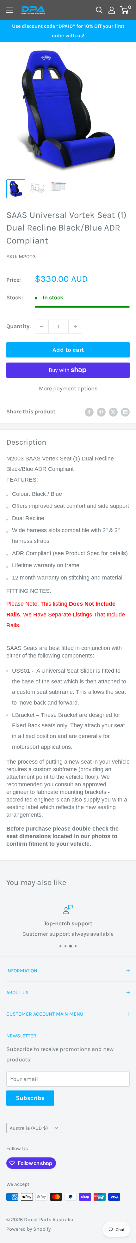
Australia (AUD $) (29, 1128)
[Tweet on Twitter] (113, 411)
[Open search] (99, 10)
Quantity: (18, 326)
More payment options (68, 388)
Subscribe (30, 1098)
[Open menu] (9, 10)
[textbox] (68, 650)
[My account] (111, 10)
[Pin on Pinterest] (101, 411)
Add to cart (68, 349)
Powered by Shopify (28, 1229)
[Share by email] (125, 411)
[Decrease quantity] (41, 326)
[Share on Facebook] (89, 411)
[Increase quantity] (75, 326)
